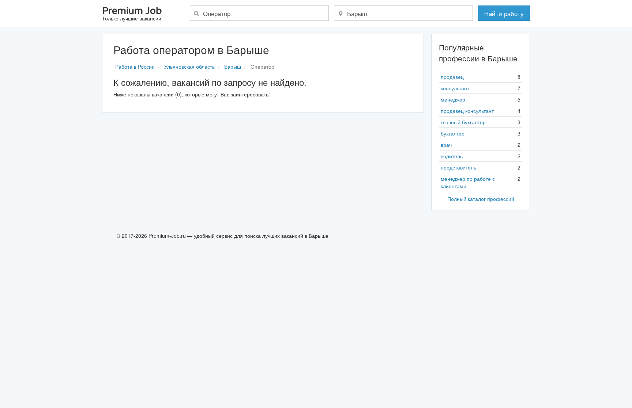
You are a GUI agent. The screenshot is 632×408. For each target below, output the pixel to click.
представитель (458, 167)
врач (446, 144)
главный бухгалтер (463, 122)
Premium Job (132, 14)
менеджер (453, 99)
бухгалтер (452, 133)
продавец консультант (467, 110)
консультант (455, 88)
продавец (452, 76)
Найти (504, 13)
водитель (452, 156)
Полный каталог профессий (480, 198)
